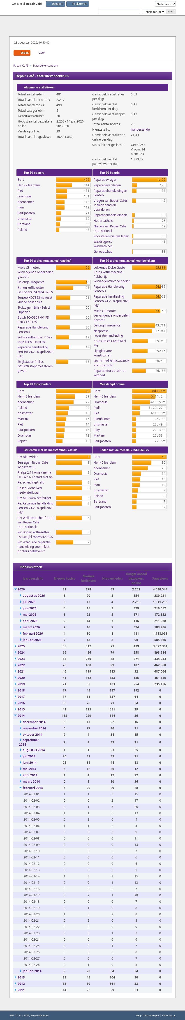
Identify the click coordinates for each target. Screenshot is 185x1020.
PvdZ (97, 408)
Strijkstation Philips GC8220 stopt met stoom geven (35, 366)
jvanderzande (140, 129)
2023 (21, 659)
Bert (21, 180)
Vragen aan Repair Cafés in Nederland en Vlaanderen (110, 205)
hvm (21, 207)
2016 (21, 703)
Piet (20, 191)
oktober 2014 (32, 735)
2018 (21, 690)
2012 (21, 984)
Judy (97, 430)
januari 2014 (32, 971)
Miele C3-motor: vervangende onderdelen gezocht (35, 272)
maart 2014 (31, 781)
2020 (21, 678)
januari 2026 (32, 640)
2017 (21, 697)
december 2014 (34, 722)
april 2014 (30, 775)
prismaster (25, 219)
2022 (21, 665)
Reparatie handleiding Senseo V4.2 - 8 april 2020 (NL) (35, 351)
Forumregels (152, 1015)
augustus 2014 (34, 750)
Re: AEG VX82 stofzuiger (34, 498)
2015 (21, 709)
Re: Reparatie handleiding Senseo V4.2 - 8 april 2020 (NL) (35, 507)
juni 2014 (30, 763)
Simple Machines (39, 1015)
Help (139, 1015)
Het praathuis (103, 221)
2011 (21, 990)
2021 (21, 671)
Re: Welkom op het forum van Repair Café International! (35, 522)
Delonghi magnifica (31, 282)
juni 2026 (30, 608)
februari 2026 (33, 633)
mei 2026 (29, 615)
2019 (21, 684)
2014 (21, 716)
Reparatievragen (105, 180)
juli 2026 (29, 602)
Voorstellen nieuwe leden (111, 236)
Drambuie (25, 196)
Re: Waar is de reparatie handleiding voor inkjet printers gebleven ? (34, 546)
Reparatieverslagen (107, 185)
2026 (21, 589)
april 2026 (30, 621)
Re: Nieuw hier (28, 457)
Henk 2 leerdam (29, 185)
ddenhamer (26, 202)
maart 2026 (31, 627)
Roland (22, 230)
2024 (21, 652)
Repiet (22, 441)
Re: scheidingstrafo (31, 482)
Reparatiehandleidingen (110, 215)
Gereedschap (103, 252)
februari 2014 (33, 788)
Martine (23, 419)
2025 (21, 646)
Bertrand (24, 224)
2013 (21, 977)
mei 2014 (29, 769)
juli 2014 (29, 756)
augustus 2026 (34, 596)
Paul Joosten (26, 213)
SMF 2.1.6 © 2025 (19, 1015)
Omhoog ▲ (169, 1015)
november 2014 (34, 728)
